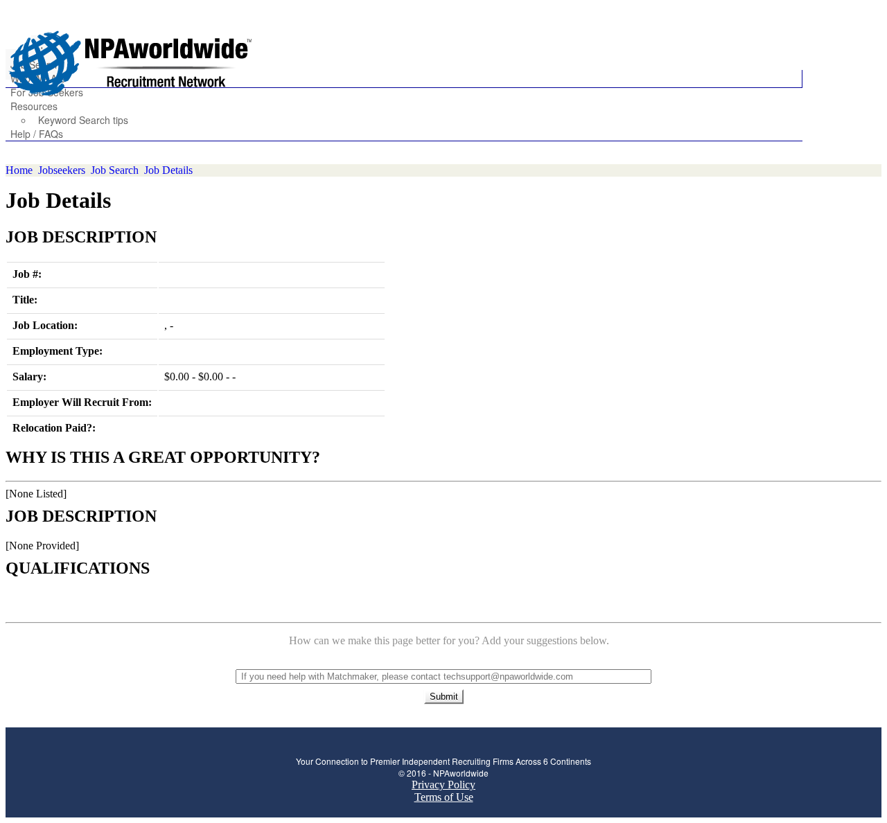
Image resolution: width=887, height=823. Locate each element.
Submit (444, 696)
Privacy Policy (443, 784)
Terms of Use (443, 797)
